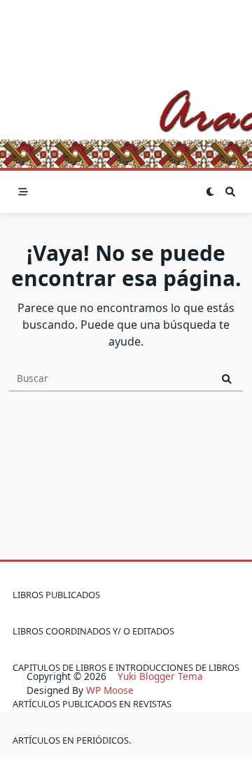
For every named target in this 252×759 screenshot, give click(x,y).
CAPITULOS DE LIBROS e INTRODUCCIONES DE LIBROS (126, 667)
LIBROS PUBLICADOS (56, 594)
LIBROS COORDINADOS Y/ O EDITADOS (93, 631)
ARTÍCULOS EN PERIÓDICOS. (72, 740)
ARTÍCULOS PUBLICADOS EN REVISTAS (92, 703)
